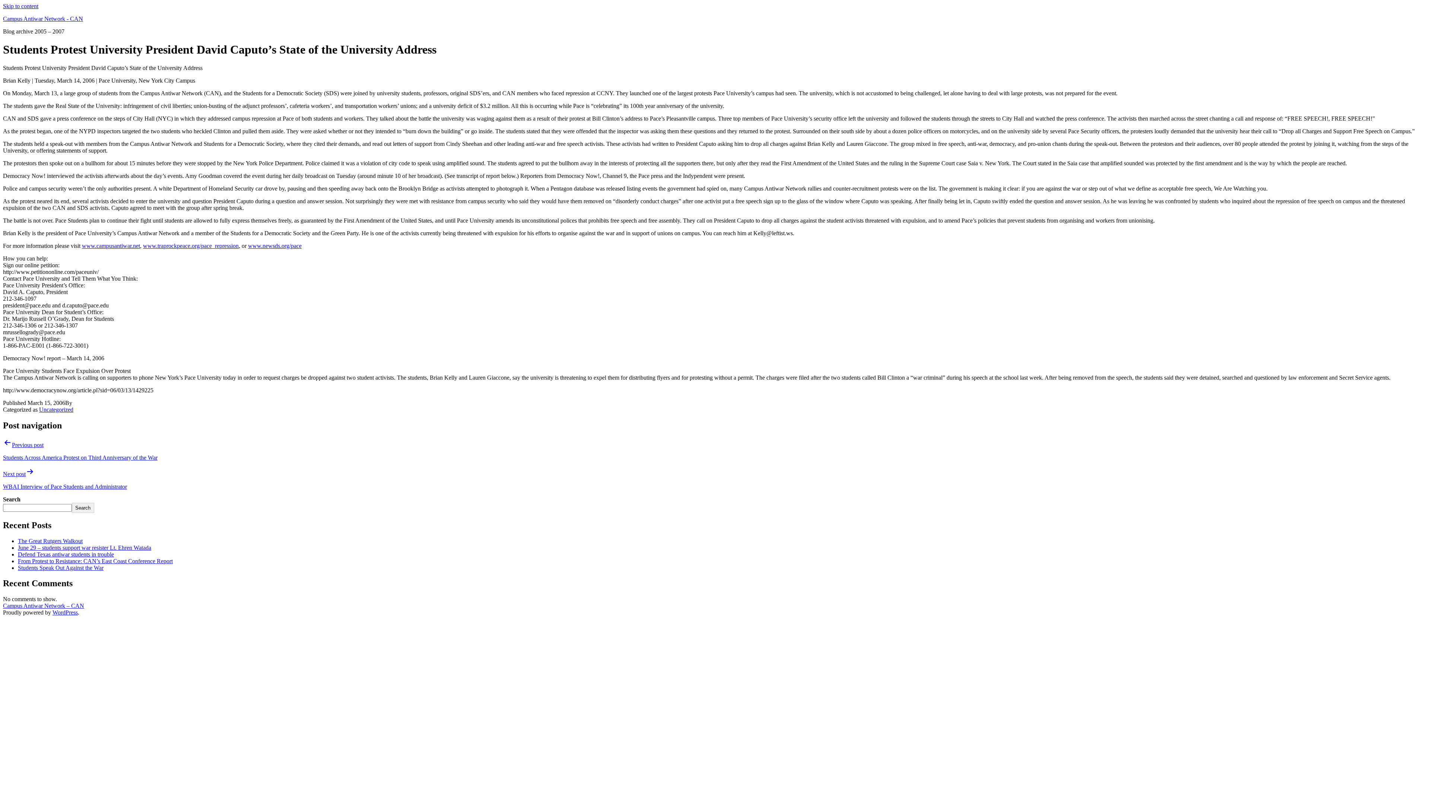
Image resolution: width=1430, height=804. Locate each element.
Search (11, 499)
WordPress (65, 612)
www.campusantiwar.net (111, 246)
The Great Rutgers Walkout (50, 541)
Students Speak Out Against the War (61, 568)
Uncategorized (56, 409)
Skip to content (20, 6)
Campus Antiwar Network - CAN (43, 19)
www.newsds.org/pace (275, 246)
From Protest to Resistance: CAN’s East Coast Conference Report (95, 561)
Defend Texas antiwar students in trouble (66, 554)
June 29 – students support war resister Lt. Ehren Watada (84, 548)
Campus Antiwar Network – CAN (43, 606)
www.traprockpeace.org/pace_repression (191, 246)
